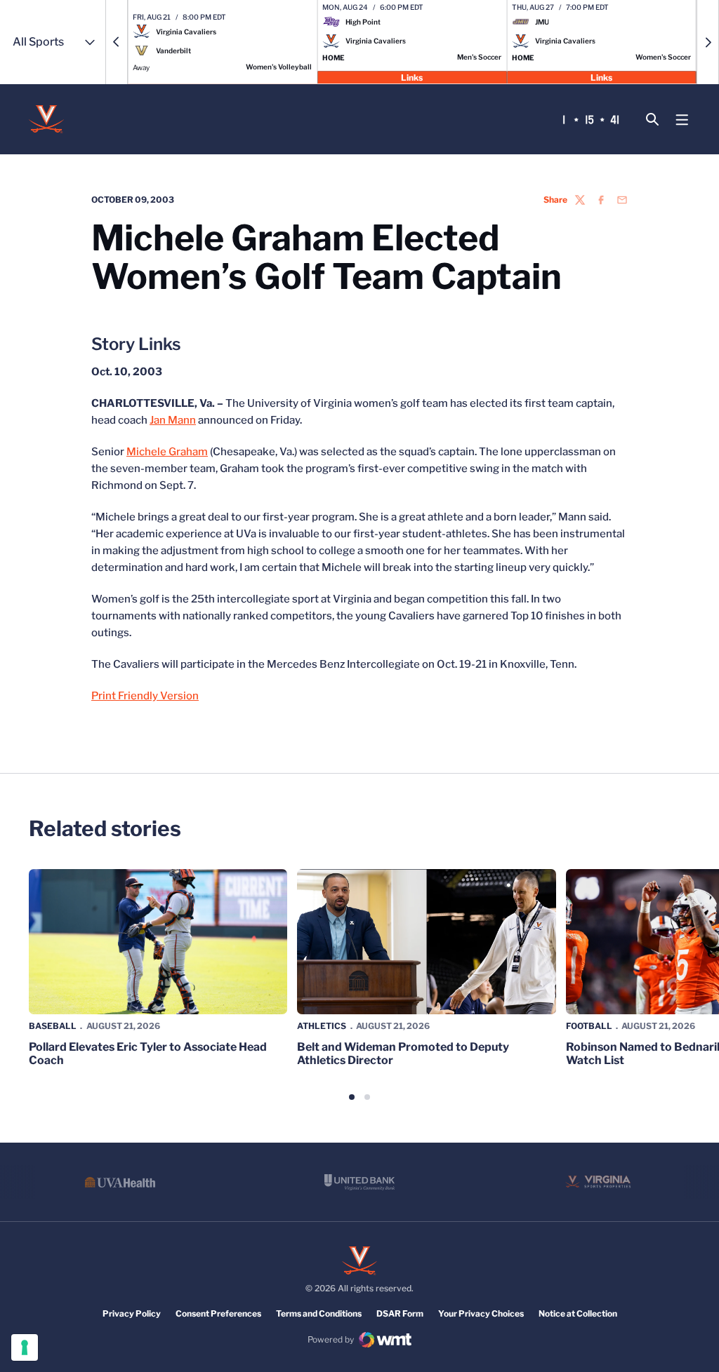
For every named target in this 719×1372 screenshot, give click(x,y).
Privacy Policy (132, 1313)
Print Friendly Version (145, 696)
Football (589, 1026)
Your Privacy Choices (481, 1313)
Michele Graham (167, 451)
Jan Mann (173, 420)
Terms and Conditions (319, 1313)
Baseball (53, 1026)
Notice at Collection (578, 1313)
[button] (116, 42)
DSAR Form (399, 1313)
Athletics (321, 1026)
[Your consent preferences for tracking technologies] (24, 1347)
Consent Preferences (218, 1313)
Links (412, 77)
